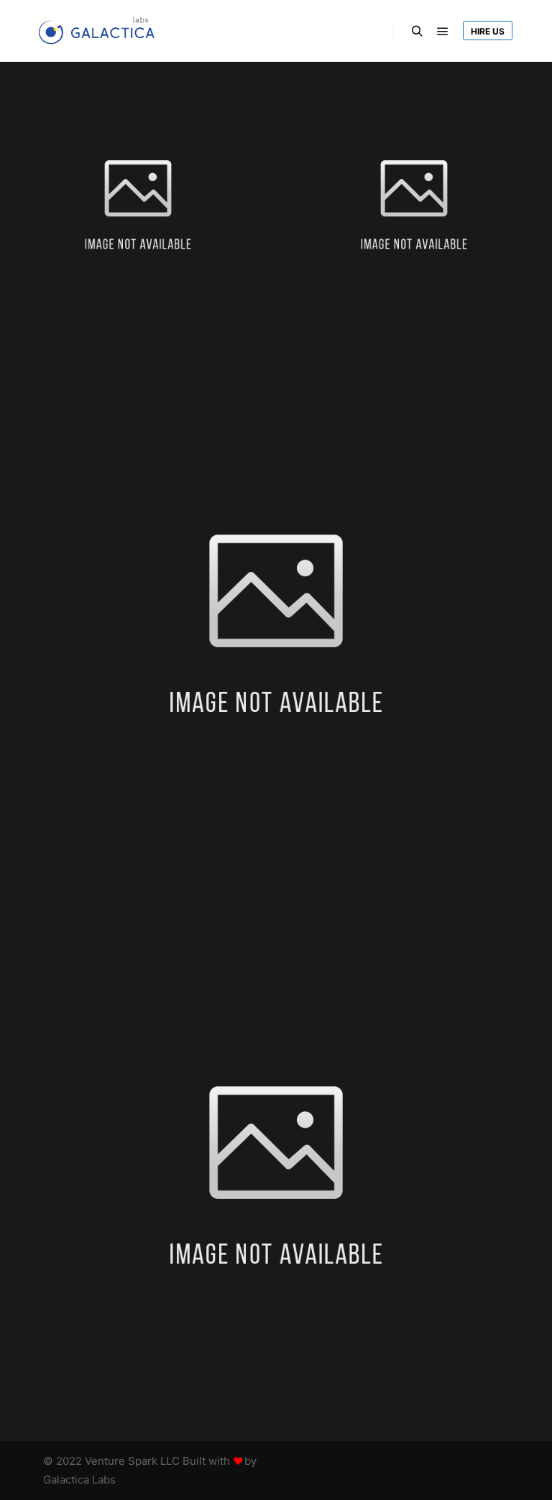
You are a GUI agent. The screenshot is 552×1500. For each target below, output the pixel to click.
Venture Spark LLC (134, 1461)
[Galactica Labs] (100, 31)
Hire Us (488, 31)
